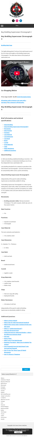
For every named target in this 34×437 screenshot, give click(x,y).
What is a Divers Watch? (10, 320)
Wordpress (24, 435)
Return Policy (8, 338)
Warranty (6, 336)
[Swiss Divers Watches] (17, 17)
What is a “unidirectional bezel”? (13, 328)
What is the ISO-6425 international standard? (16, 322)
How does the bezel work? (11, 330)
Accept (18, 432)
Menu (17, 25)
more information (22, 430)
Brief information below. (24, 97)
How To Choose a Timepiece (12, 354)
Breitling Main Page (6, 45)
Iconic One (9, 435)
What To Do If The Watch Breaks (13, 340)
